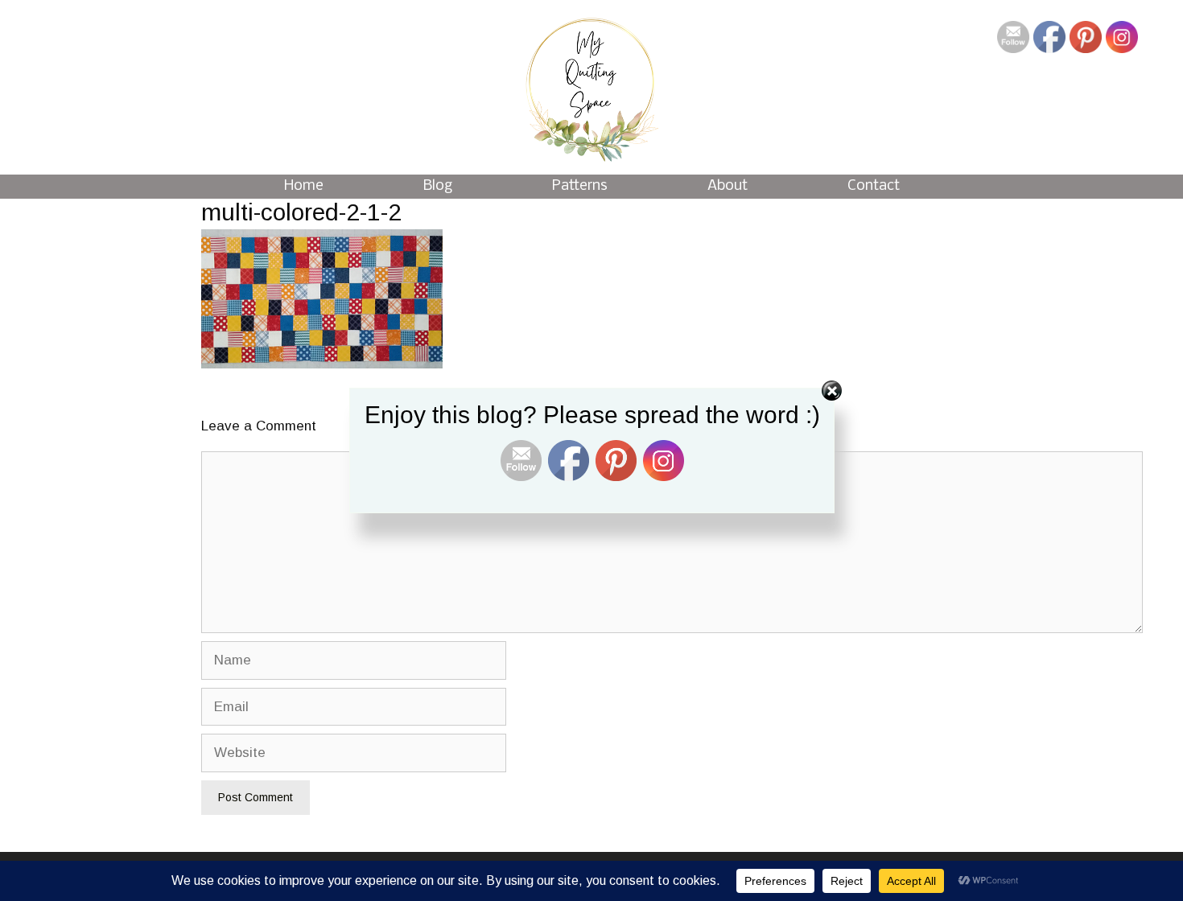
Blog (437, 186)
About (727, 186)
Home (304, 186)
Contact (873, 186)
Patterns (580, 186)
